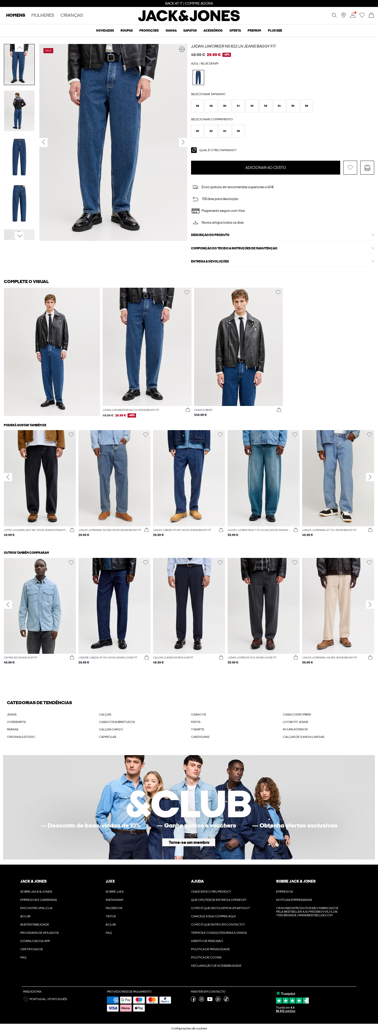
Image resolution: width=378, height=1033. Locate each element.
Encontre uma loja (36, 908)
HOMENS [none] (15, 15)
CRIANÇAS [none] (71, 15)
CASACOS (198, 714)
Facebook (114, 908)
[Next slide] (370, 477)
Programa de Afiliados (39, 933)
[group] (40, 486)
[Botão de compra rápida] (188, 410)
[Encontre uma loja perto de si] (343, 17)
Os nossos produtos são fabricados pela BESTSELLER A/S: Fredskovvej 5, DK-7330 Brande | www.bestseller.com (307, 911)
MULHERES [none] (42, 15)
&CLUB (25, 916)
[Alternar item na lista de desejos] (350, 168)
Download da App (35, 941)
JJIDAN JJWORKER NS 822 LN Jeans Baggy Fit (233, 46)
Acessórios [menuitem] (212, 30)
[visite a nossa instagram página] (201, 1000)
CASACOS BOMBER (297, 714)
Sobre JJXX (115, 891)
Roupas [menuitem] (127, 30)
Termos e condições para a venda (219, 933)
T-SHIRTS (197, 729)
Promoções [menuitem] (149, 30)
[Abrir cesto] (371, 16)
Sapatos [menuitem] (190, 30)
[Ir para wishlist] (362, 17)
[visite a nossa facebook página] (193, 1000)
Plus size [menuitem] (275, 30)
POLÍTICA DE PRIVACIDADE (210, 949)
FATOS (195, 722)
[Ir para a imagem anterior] (19, 48)
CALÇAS (105, 714)
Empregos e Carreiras (38, 900)
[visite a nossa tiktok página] (226, 1000)
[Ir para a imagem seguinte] (19, 236)
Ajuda (197, 881)
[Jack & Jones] (189, 20)
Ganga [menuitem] (171, 30)
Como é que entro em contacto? (218, 924)
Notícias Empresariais (294, 900)
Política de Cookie (206, 957)
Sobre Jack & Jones (36, 891)
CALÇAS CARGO (111, 729)
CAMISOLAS (107, 737)
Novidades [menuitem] (105, 30)
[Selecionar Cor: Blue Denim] (198, 77)
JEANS (11, 714)
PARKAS (12, 729)
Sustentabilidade (34, 924)
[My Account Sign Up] (189, 807)
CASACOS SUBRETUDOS (117, 722)
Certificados (31, 949)
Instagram (114, 900)
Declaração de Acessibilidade (216, 965)
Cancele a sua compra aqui (213, 916)
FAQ (23, 957)
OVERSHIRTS (16, 722)
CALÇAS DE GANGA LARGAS (303, 737)
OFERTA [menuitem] (235, 30)
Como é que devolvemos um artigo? (220, 908)
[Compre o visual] (182, 49)
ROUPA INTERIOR (295, 729)
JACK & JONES (33, 881)
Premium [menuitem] (254, 30)
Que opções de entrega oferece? (218, 900)
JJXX (110, 881)
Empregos (284, 891)
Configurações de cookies (189, 1028)
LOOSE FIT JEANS (295, 722)
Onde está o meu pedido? (211, 891)
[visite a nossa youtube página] (209, 1000)
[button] (197, 105)
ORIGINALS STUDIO (21, 737)
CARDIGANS (200, 737)
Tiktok (111, 916)
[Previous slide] (8, 477)
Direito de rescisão (207, 941)
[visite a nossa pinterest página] (218, 1000)
